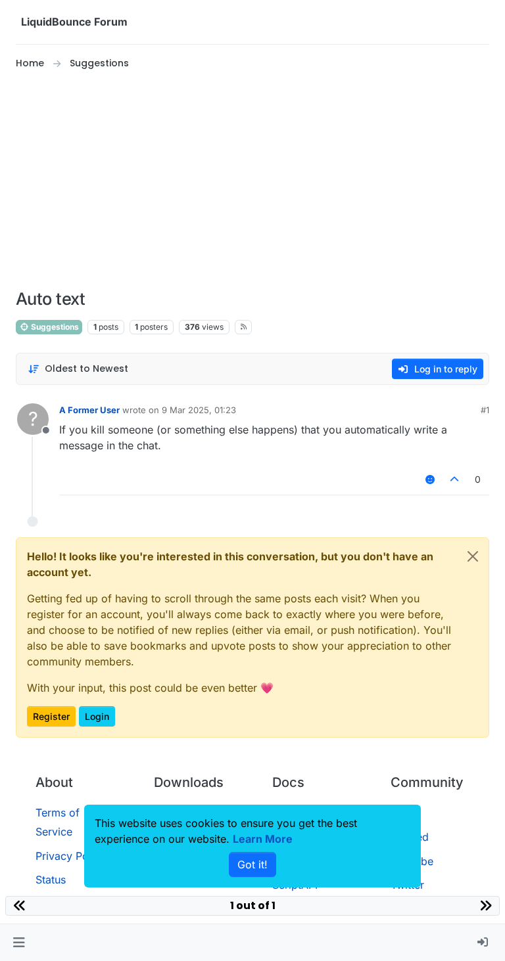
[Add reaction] (430, 479)
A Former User (89, 410)
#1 (485, 410)
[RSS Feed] (243, 327)
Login (97, 716)
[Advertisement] (252, 180)
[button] (18, 942)
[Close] (473, 556)
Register (51, 716)
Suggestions (54, 327)
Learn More (263, 838)
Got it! (252, 864)
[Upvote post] (455, 479)
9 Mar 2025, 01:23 (199, 410)
